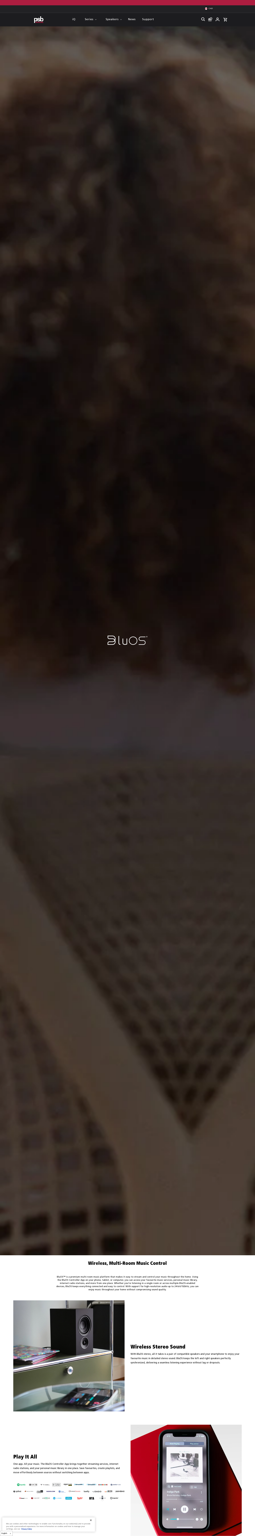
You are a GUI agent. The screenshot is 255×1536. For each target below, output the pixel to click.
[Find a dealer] (209, 18)
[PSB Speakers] (38, 19)
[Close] (91, 1520)
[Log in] (217, 18)
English (4, 1533)
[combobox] (6, 1533)
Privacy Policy (26, 1529)
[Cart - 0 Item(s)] (225, 18)
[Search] (202, 18)
